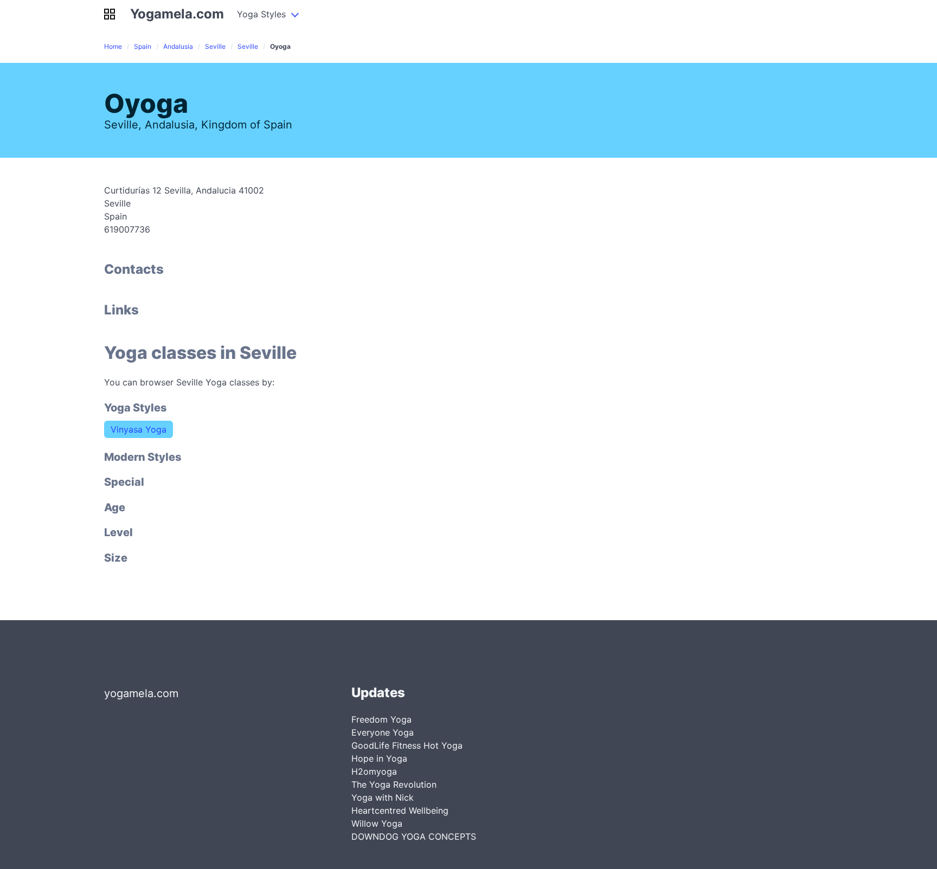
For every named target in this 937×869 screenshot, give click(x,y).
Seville (215, 46)
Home (113, 46)
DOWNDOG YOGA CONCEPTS (413, 836)
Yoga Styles (261, 14)
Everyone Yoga (382, 732)
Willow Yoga (376, 823)
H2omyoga (374, 771)
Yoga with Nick (382, 797)
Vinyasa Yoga (138, 429)
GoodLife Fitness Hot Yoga (407, 745)
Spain (142, 46)
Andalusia (178, 46)
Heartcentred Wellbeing (399, 810)
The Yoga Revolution (394, 784)
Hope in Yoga (379, 758)
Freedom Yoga (381, 719)
